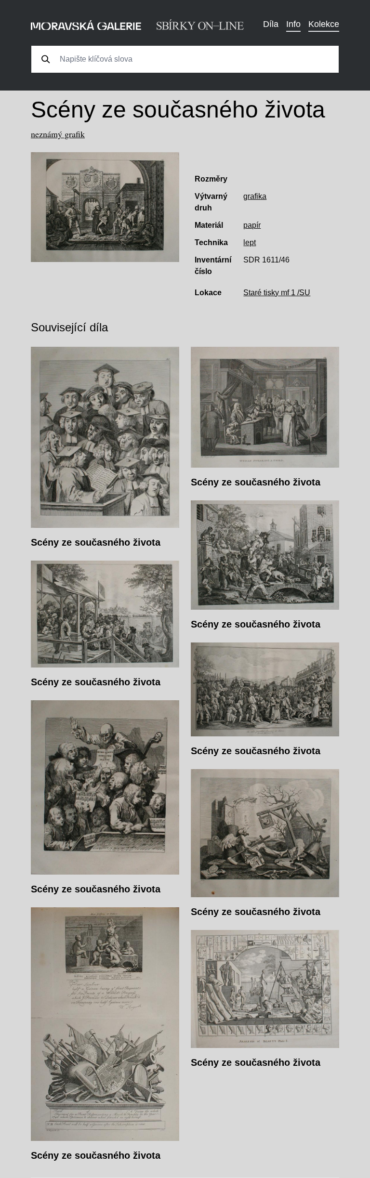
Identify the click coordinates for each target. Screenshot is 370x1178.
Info (293, 24)
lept (249, 242)
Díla (270, 24)
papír (252, 225)
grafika (254, 196)
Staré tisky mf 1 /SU (276, 292)
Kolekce (323, 24)
